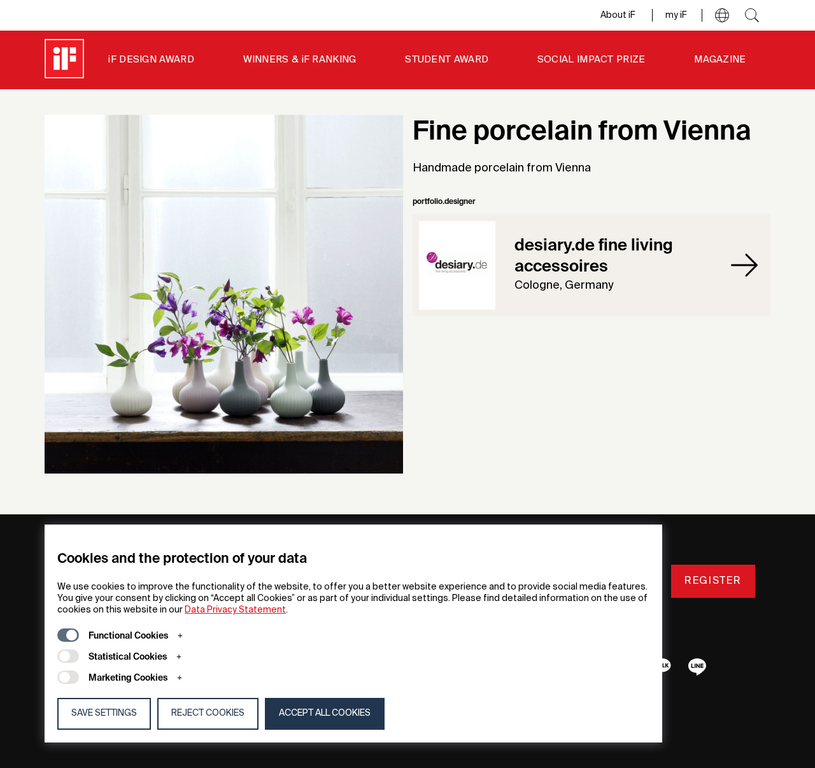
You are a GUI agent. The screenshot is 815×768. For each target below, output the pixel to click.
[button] (722, 15)
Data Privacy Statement (235, 609)
